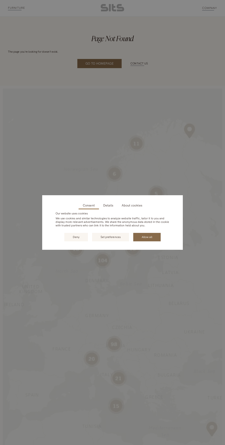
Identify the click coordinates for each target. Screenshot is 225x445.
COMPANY (209, 8)
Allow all (147, 237)
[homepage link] (112, 10)
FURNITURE (16, 8)
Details (108, 205)
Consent (89, 205)
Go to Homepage (99, 63)
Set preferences (111, 237)
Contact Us (139, 63)
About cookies (132, 205)
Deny (76, 237)
